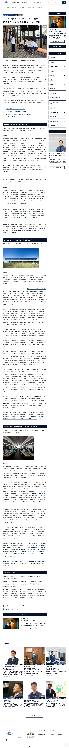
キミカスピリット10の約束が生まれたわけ (16, 111)
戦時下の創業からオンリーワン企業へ (15, 109)
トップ (4, 7)
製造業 (8, 7)
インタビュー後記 (10, 116)
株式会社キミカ (37, 68)
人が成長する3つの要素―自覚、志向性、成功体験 (18, 114)
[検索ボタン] (64, 2)
